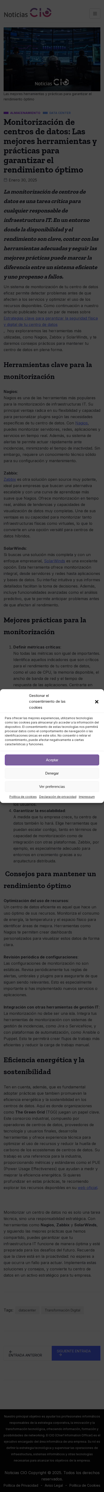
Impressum (87, 797)
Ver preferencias (52, 786)
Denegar (52, 773)
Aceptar (52, 760)
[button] (96, 701)
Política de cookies (23, 797)
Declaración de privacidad (57, 797)
